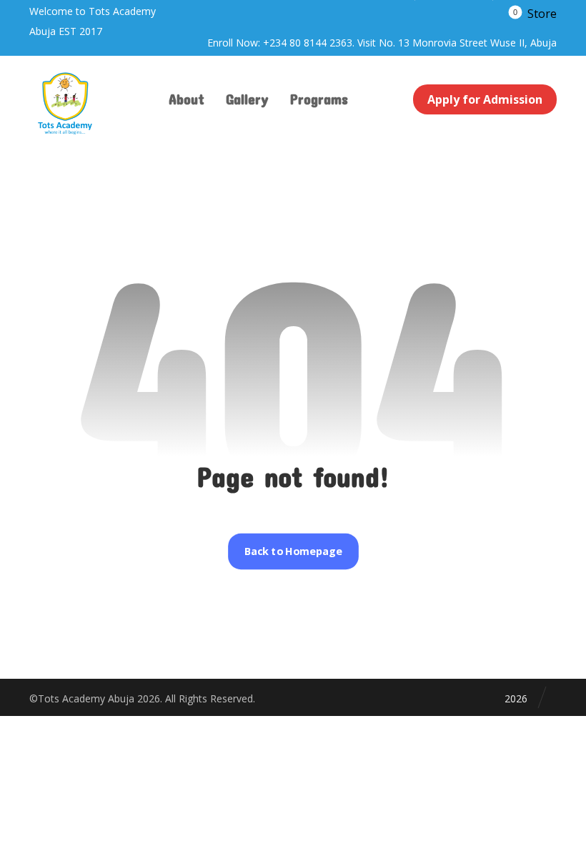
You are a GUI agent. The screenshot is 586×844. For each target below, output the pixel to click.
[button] (532, 13)
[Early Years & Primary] (65, 103)
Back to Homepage (293, 551)
